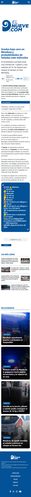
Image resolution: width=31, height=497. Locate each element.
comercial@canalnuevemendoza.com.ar (19, 464)
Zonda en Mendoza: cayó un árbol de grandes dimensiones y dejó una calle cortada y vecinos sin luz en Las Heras (20, 287)
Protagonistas (16, 476)
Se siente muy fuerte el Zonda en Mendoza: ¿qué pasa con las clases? (20, 269)
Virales (15, 482)
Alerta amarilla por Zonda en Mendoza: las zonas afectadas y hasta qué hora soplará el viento (10, 278)
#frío (5, 212)
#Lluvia (9, 189)
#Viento (9, 200)
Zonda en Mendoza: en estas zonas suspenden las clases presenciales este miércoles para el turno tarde (9, 261)
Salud (15, 479)
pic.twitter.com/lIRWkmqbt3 (15, 221)
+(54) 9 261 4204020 (7, 466)
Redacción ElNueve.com (10, 76)
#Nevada (10, 193)
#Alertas (15, 187)
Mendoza (6, 245)
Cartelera (15, 473)
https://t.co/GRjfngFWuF (14, 219)
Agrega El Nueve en (26, 78)
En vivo (15, 485)
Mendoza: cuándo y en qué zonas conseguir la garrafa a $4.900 (13, 108)
